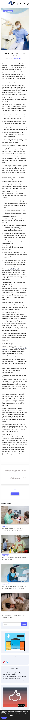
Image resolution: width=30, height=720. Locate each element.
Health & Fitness (8, 11)
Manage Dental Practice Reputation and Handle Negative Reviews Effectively (14, 587)
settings (11, 715)
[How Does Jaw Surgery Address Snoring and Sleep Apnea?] (15, 602)
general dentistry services (13, 269)
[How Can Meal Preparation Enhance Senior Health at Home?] (15, 544)
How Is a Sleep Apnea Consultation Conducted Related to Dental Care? (12, 529)
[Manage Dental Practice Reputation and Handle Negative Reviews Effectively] (15, 573)
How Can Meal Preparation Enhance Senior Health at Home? (15, 558)
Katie (9, 58)
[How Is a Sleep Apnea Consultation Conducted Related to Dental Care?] (15, 515)
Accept (4, 717)
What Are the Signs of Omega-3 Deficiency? (14, 680)
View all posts (15, 494)
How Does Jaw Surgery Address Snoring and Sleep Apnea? (14, 616)
